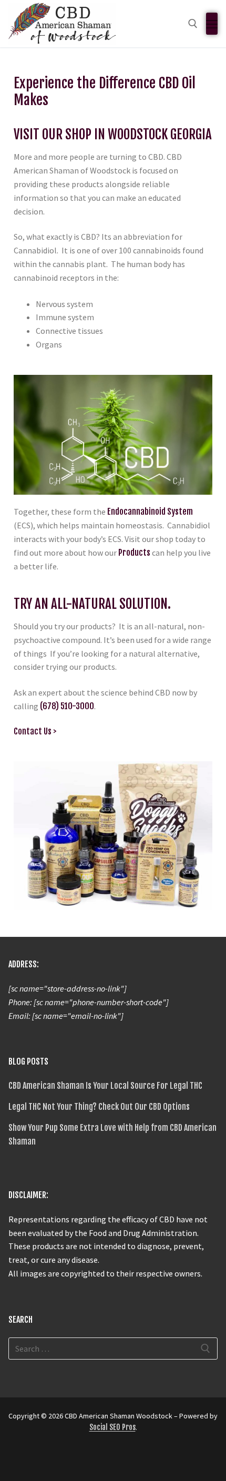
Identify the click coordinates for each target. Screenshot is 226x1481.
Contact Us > (35, 731)
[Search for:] (113, 1348)
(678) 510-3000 (67, 706)
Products (134, 552)
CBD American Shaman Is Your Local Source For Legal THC (105, 1085)
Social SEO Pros (112, 1427)
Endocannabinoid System (150, 511)
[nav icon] (212, 24)
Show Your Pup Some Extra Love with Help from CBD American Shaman (112, 1134)
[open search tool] (193, 23)
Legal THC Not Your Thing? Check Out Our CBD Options (99, 1106)
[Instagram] (36, 1458)
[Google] (55, 1458)
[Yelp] (74, 1458)
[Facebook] (17, 1458)
